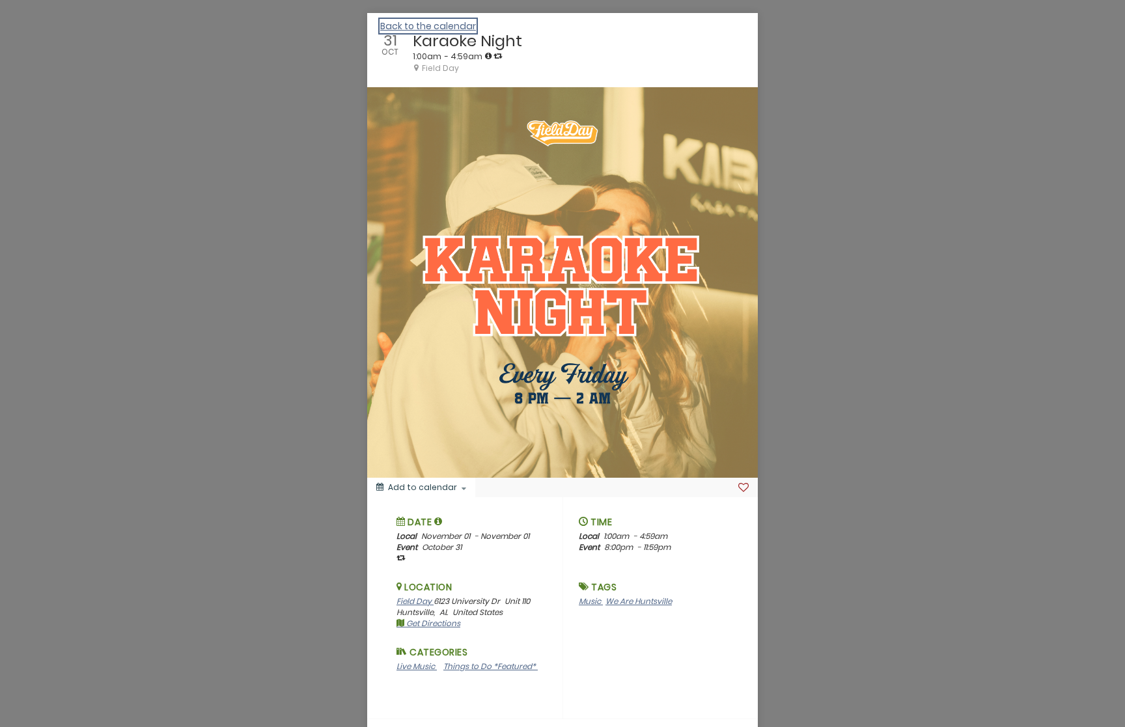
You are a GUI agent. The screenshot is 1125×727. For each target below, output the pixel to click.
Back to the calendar (428, 26)
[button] (438, 521)
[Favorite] (743, 487)
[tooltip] (488, 56)
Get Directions (432, 623)
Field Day (415, 601)
